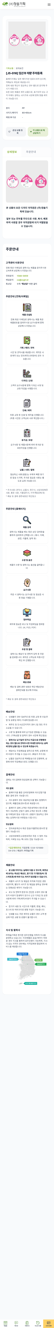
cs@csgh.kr (23, 280)
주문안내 (31, 151)
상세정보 (12, 151)
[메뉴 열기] (49, 4)
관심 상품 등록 (18, 131)
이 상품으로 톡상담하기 (39, 131)
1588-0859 (22, 276)
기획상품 (9, 68)
